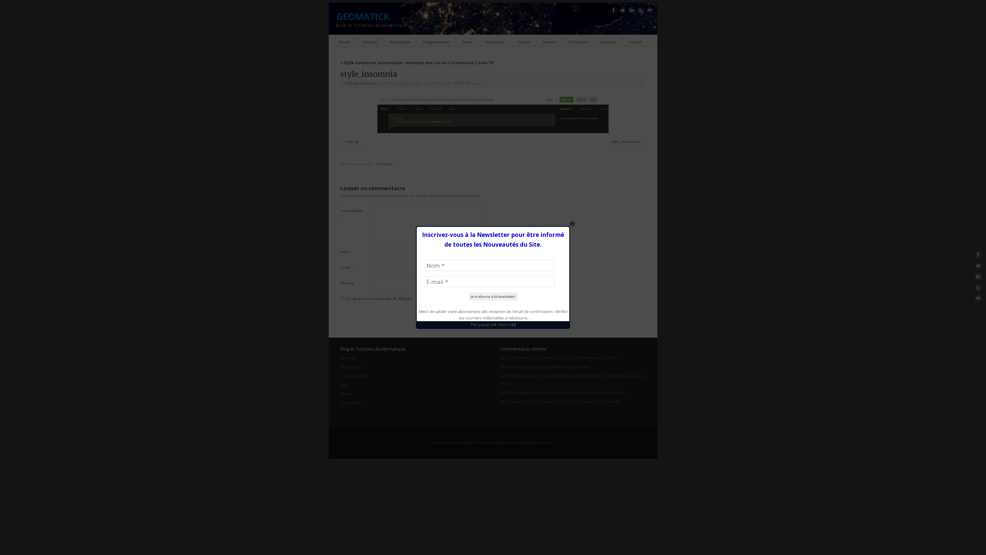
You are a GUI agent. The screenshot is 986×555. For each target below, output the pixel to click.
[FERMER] (572, 223)
